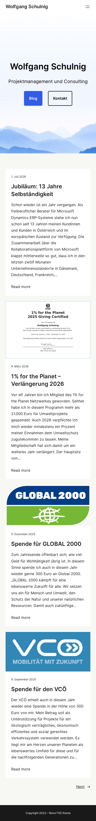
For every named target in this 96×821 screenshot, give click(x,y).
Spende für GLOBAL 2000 (46, 543)
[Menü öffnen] (87, 7)
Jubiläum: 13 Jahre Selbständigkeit (36, 190)
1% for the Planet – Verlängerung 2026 (37, 380)
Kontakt (60, 98)
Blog (33, 98)
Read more (20, 286)
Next (83, 786)
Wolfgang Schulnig (27, 6)
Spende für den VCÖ (39, 689)
